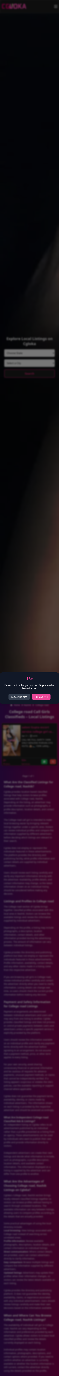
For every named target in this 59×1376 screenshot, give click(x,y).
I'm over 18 (41, 697)
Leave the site (19, 697)
